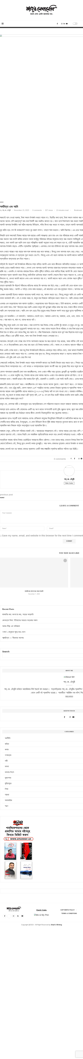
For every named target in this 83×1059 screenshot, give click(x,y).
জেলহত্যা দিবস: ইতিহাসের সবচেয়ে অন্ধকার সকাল (19, 620)
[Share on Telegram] (81, 458)
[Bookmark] (80, 24)
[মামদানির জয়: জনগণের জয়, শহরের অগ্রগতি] (34, 573)
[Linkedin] (64, 24)
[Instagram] (61, 24)
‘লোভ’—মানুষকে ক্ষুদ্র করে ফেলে (13, 632)
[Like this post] (72, 458)
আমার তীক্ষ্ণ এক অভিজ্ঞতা (11, 626)
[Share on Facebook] (74, 458)
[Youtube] (67, 24)
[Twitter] (59, 24)
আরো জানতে (69, 696)
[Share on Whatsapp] (79, 458)
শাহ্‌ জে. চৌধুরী (6, 210)
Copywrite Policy (67, 910)
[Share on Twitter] (76, 458)
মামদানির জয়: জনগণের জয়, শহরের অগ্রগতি (34, 591)
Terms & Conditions (69, 913)
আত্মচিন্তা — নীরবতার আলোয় (13, 638)
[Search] (70, 24)
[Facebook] (57, 24)
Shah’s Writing (56, 925)
